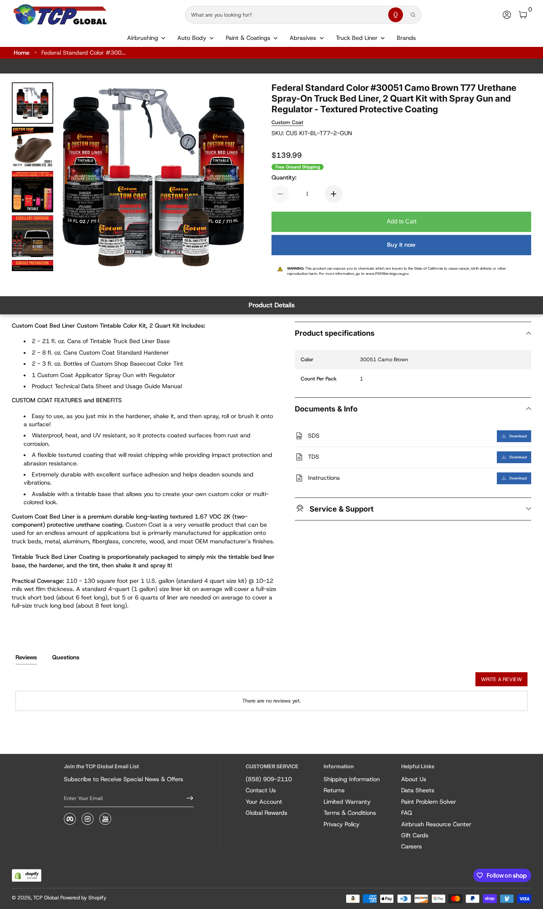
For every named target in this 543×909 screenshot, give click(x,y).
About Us (413, 779)
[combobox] (285, 15)
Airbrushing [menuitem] (142, 38)
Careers (411, 846)
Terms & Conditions (350, 813)
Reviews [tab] (26, 657)
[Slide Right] (233, 177)
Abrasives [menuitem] (303, 38)
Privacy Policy (341, 824)
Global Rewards (266, 813)
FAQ (406, 813)
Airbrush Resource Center (436, 824)
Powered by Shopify (83, 897)
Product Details (272, 305)
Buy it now (401, 245)
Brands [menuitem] (406, 38)
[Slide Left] (74, 177)
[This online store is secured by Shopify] (26, 875)
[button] (395, 14)
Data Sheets (417, 790)
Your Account (264, 802)
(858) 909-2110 (269, 779)
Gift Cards (414, 835)
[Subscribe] (187, 798)
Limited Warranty (347, 802)
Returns (334, 790)
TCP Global (46, 897)
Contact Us (261, 790)
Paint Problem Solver (428, 802)
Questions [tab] (65, 657)
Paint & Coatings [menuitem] (248, 38)
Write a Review (501, 679)
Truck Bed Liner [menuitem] (357, 38)
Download (518, 435)
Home (22, 53)
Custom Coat (287, 122)
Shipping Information (352, 779)
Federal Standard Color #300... (83, 53)
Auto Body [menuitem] (191, 38)
